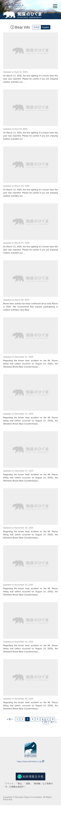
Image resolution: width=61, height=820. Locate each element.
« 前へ (10, 719)
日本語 (36, 27)
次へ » (53, 722)
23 (45, 722)
